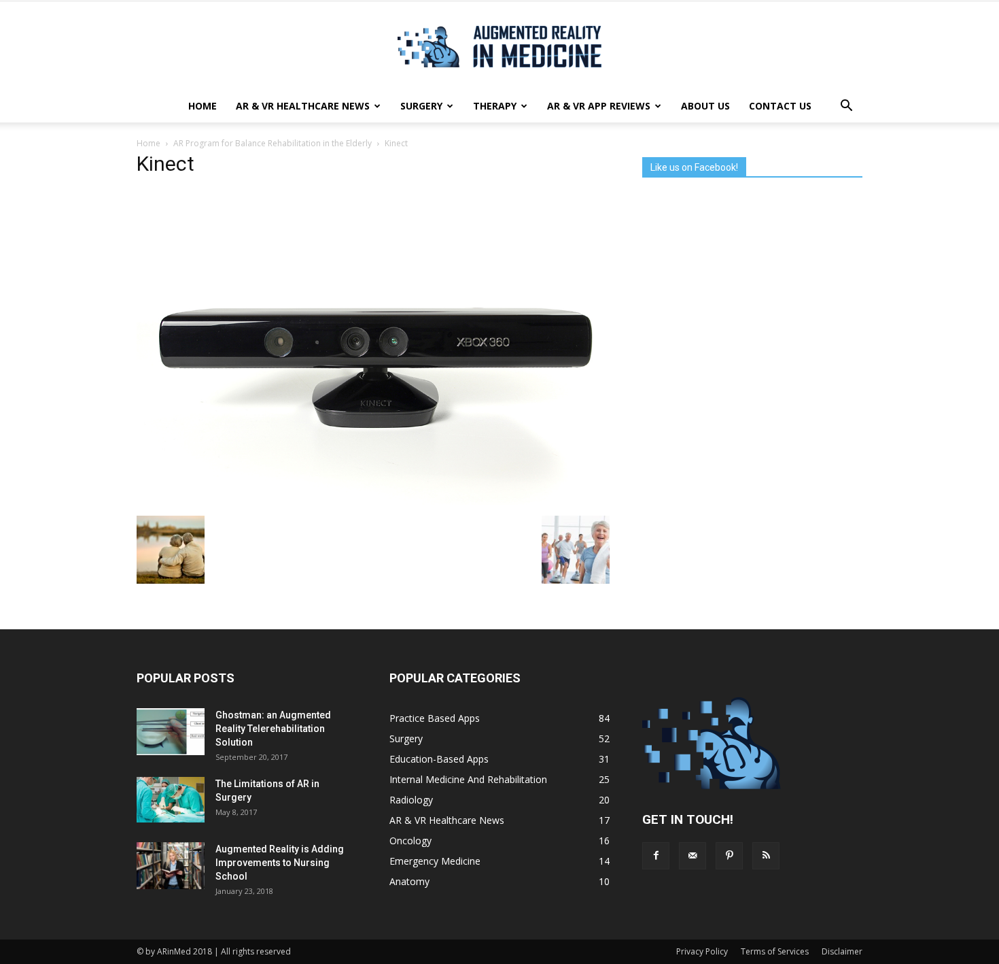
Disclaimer (842, 951)
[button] (846, 106)
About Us (705, 105)
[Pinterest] (729, 855)
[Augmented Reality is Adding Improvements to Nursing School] (171, 865)
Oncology (410, 840)
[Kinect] (373, 501)
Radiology (411, 799)
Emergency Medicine (434, 860)
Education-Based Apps (439, 758)
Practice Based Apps (434, 718)
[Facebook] (655, 855)
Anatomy (409, 881)
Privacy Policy (702, 951)
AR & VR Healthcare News (303, 105)
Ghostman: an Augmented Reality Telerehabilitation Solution (273, 729)
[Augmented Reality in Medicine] (499, 46)
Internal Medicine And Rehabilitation (468, 779)
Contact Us (780, 105)
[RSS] (765, 855)
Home (202, 105)
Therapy (494, 105)
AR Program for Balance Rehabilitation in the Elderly (272, 143)
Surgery (421, 105)
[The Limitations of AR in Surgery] (171, 799)
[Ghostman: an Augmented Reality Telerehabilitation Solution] (171, 731)
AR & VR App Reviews (598, 105)
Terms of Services (775, 951)
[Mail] (692, 855)
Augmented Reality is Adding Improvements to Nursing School (279, 863)
